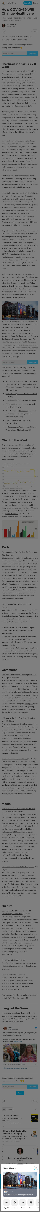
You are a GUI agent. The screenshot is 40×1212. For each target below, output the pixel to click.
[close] (36, 1168)
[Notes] (30, 1202)
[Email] (22, 1202)
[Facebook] (14, 1202)
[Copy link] (6, 1202)
